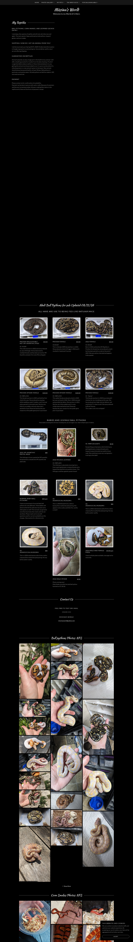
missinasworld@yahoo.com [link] (66, 621)
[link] (66, 10)
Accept (116, 936)
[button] (47, 2)
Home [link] (37, 2)
